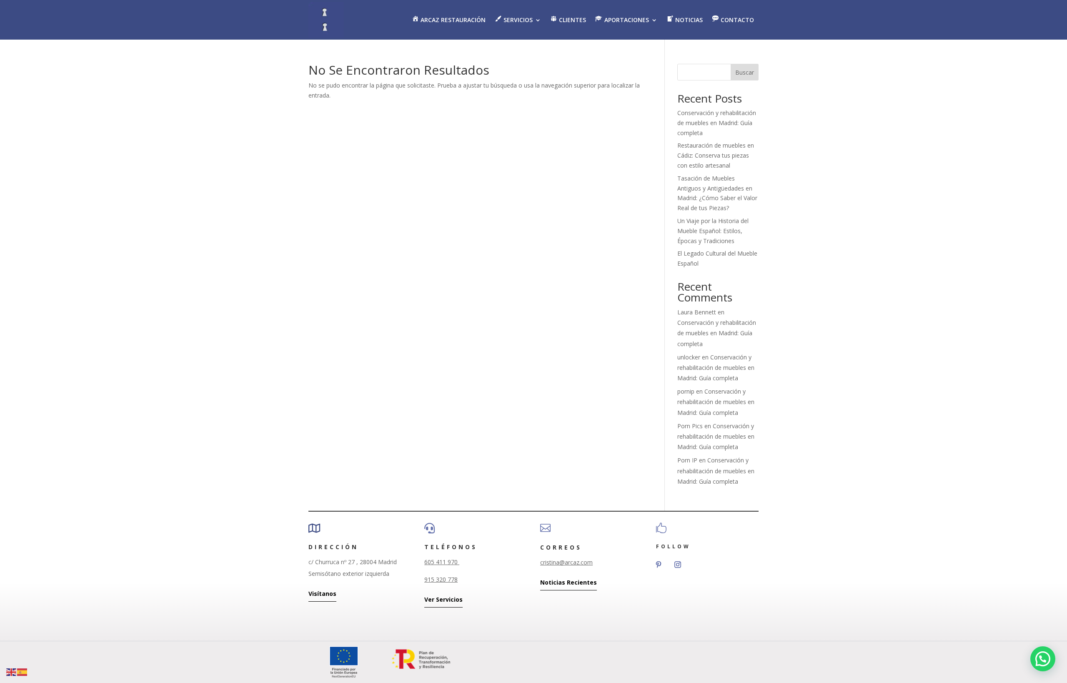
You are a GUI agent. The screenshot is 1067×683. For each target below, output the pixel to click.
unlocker (688, 357)
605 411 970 (441, 562)
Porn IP (687, 460)
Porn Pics (690, 426)
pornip (685, 391)
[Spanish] (22, 671)
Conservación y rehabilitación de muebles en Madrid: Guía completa (716, 123)
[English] (11, 671)
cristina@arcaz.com (566, 562)
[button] (1042, 658)
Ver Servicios (443, 599)
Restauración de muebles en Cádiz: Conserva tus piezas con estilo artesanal (715, 155)
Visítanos (322, 594)
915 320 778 (441, 579)
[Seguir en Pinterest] (658, 564)
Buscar (744, 72)
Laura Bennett (696, 312)
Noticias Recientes (568, 582)
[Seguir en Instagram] (677, 564)
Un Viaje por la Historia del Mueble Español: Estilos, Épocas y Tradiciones (713, 231)
